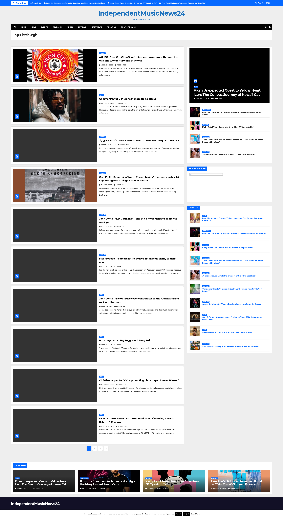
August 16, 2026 (220, 488)
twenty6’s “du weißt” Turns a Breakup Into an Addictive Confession (231, 304)
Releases (57, 27)
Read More (195, 514)
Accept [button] (178, 514)
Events (44, 27)
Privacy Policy (128, 27)
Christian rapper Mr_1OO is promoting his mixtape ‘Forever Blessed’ (139, 380)
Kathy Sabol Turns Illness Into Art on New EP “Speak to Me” (228, 127)
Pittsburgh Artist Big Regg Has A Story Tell (124, 340)
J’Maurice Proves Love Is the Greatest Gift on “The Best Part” (228, 154)
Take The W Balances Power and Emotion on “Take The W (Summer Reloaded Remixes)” (238, 484)
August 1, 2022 (107, 103)
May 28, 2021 (106, 185)
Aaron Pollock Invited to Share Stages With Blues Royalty (227, 332)
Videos (70, 27)
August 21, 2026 (203, 98)
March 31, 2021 (107, 384)
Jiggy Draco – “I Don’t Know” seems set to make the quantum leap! (139, 140)
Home (23, 27)
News (33, 27)
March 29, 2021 (107, 426)
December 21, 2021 (109, 145)
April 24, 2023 (107, 65)
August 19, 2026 (89, 488)
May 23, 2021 (106, 266)
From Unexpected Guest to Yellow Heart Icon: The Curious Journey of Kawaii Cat (227, 92)
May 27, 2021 (106, 226)
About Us (111, 27)
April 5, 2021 (106, 345)
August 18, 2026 (154, 488)
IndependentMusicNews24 (141, 13)
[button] (266, 27)
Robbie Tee (121, 65)
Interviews (96, 27)
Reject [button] (187, 514)
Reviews (82, 27)
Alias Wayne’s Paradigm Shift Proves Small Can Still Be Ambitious (230, 347)
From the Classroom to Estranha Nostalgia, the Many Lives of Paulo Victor (234, 233)
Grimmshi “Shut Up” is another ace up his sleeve (127, 98)
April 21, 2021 (107, 306)
